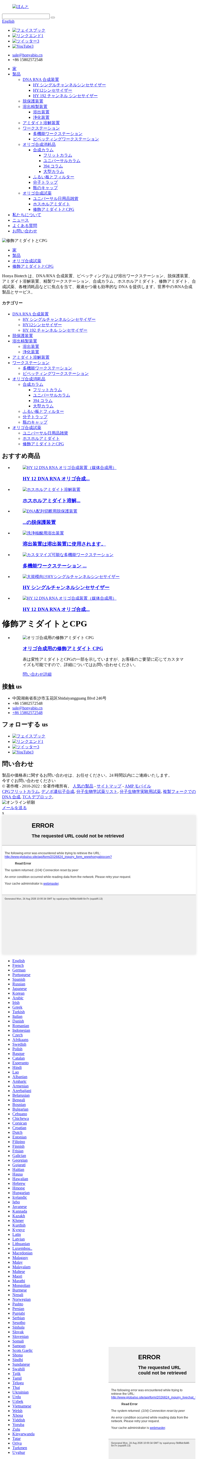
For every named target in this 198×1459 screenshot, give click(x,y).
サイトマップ (109, 786)
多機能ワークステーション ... (55, 565)
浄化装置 (41, 117)
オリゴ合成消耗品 (39, 144)
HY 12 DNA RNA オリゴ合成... (56, 478)
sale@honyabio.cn (27, 708)
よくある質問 (24, 225)
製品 (16, 74)
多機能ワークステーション (57, 133)
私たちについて (26, 215)
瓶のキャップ (45, 188)
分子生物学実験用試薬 (140, 791)
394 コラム (53, 166)
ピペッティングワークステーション (66, 139)
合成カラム (43, 150)
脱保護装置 (33, 101)
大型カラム (53, 171)
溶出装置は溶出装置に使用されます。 (64, 544)
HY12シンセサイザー (52, 90)
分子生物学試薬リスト (97, 791)
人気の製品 (83, 786)
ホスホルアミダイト (51, 204)
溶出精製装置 (35, 106)
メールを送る (14, 808)
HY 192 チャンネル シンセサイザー (65, 96)
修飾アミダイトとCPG (53, 209)
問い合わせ (33, 674)
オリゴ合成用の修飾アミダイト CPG (63, 648)
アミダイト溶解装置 (41, 123)
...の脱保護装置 (39, 522)
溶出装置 (41, 112)
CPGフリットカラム (20, 791)
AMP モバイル (138, 786)
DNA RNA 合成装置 (41, 79)
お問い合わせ (24, 231)
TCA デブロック (37, 797)
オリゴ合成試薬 (37, 193)
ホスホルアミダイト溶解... (51, 500)
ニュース (20, 220)
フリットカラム (57, 155)
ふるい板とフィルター (53, 177)
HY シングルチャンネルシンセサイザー (69, 85)
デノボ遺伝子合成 (57, 791)
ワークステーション (41, 128)
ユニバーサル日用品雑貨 (55, 198)
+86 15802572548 (27, 712)
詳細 (47, 674)
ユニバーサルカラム (61, 160)
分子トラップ (45, 182)
